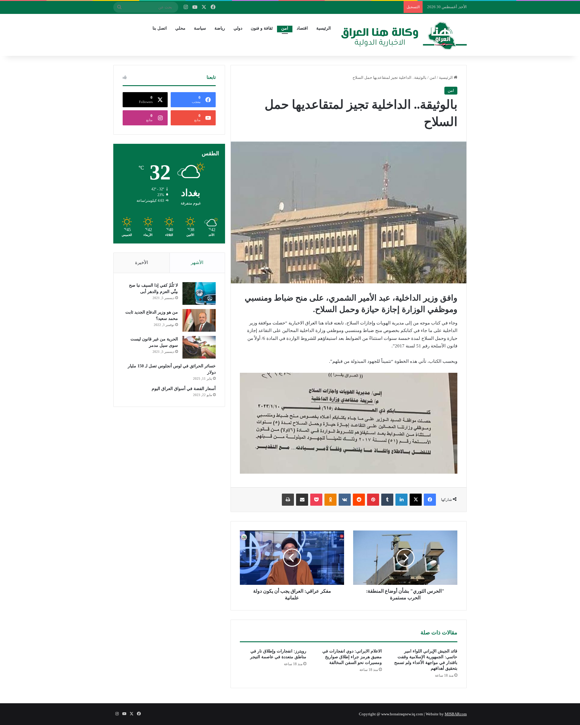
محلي (180, 28)
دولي (238, 28)
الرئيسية (323, 28)
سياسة (200, 28)
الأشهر (197, 262)
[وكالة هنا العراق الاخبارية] (404, 35)
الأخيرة (141, 262)
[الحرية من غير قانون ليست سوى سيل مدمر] (199, 347)
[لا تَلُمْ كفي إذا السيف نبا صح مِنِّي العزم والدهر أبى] (199, 293)
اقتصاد (302, 28)
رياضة (219, 28)
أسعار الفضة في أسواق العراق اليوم (184, 388)
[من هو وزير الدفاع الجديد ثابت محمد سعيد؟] (199, 320)
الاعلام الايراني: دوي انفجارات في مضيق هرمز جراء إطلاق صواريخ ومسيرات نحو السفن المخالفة (352, 657)
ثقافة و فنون (262, 28)
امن (284, 28)
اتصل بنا (160, 28)
